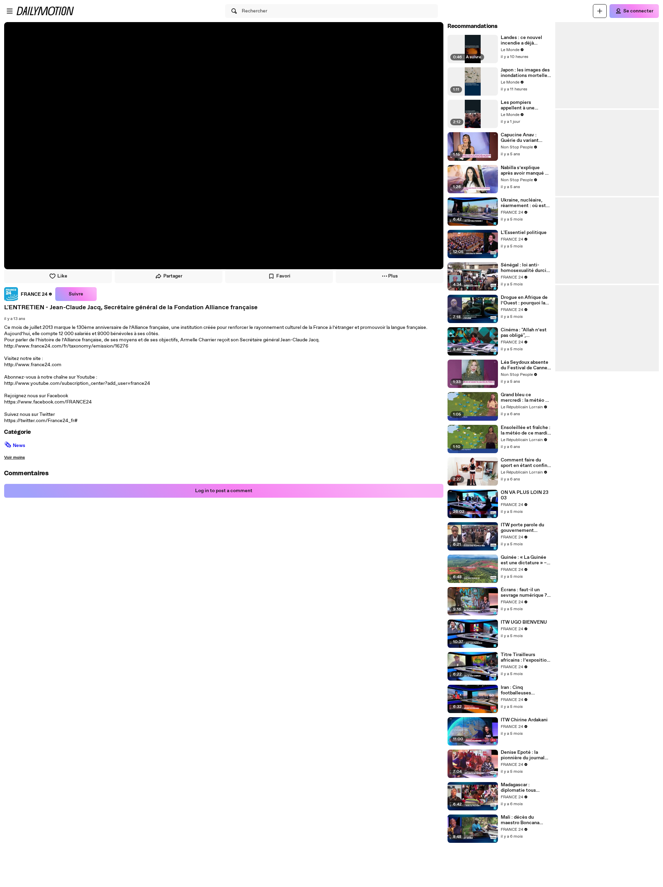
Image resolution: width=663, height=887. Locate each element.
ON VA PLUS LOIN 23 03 (524, 495)
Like (62, 276)
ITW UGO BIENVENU (524, 622)
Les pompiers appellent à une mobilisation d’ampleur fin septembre (518, 105)
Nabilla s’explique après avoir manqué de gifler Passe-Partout (525, 170)
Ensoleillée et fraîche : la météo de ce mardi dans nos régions (525, 430)
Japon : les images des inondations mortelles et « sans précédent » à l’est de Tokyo (525, 72)
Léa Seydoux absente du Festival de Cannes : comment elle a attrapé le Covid (525, 365)
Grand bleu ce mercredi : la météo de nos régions (526, 397)
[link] (28, 294)
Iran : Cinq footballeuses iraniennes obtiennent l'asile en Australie (525, 690)
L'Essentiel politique (524, 232)
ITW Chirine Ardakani (524, 720)
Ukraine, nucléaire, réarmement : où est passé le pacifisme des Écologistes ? (526, 202)
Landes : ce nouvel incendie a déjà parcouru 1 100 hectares (521, 40)
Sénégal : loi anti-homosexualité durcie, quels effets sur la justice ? (525, 267)
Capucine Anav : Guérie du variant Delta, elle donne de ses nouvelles (523, 137)
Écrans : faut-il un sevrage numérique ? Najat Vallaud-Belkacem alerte (524, 592)
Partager (172, 276)
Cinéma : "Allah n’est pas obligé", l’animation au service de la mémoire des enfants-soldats (525, 332)
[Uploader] (600, 11)
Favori (283, 276)
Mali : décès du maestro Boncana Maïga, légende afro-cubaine (523, 820)
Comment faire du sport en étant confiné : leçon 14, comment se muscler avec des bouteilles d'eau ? (525, 462)
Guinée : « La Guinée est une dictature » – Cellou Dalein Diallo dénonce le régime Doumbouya (524, 560)
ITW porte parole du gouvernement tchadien (522, 527)
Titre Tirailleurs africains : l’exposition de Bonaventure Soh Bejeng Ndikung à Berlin (525, 657)
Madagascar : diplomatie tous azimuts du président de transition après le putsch (524, 787)
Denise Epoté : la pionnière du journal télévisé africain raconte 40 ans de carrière (523, 755)
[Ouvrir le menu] (9, 11)
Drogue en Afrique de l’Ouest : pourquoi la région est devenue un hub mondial (525, 300)
